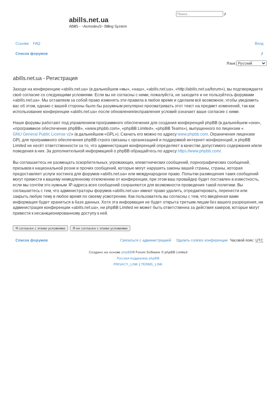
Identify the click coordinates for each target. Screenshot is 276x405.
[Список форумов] (40, 22)
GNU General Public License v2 (42, 134)
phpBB (127, 252)
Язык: (231, 63)
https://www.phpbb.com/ (199, 151)
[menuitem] (35, 43)
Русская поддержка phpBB (138, 258)
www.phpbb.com (193, 134)
